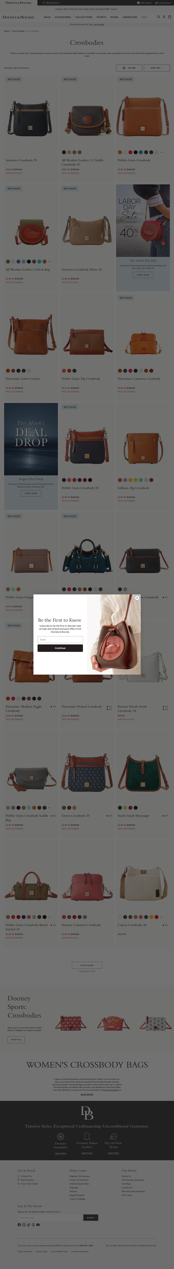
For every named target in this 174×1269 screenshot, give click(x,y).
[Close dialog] (137, 597)
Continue (60, 648)
